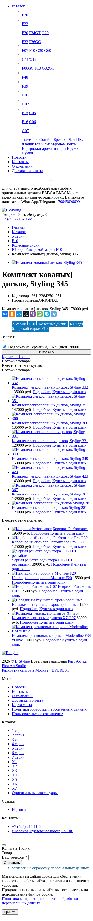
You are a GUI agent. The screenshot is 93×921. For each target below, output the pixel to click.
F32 (25, 42)
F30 (25, 33)
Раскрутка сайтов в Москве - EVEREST (35, 670)
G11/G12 (29, 59)
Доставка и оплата (27, 171)
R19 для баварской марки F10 (37, 249)
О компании (22, 166)
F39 (25, 86)
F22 (25, 24)
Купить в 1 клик (16, 357)
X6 (24, 117)
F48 (25, 77)
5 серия (28, 46)
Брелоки (61, 139)
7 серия (28, 55)
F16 (25, 122)
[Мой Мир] (19, 314)
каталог (18, 6)
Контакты (20, 162)
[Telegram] (54, 314)
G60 (47, 50)
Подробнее (42, 392)
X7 (24, 126)
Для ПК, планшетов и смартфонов (52, 141)
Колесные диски (26, 245)
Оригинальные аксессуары (44, 135)
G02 (25, 104)
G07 (25, 131)
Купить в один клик (69, 392)
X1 (24, 73)
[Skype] (47, 314)
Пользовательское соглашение (37, 714)
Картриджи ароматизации (44, 148)
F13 (38, 68)
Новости (19, 157)
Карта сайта (22, 705)
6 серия (28, 64)
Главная (18, 227)
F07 (25, 50)
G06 (32, 122)
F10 (32, 50)
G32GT (48, 68)
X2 (24, 82)
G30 (39, 50)
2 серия (28, 19)
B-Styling (22, 661)
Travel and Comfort (37, 139)
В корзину (46, 352)
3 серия (28, 28)
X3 (24, 91)
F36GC (35, 42)
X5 (24, 108)
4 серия (28, 37)
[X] (26, 314)
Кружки (74, 148)
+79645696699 (68, 202)
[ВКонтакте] (5, 314)
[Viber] (33, 314)
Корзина (19, 810)
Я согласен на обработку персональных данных (48, 868)
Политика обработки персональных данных (49, 709)
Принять (10, 912)
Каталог (19, 232)
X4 (24, 99)
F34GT (35, 33)
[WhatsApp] (40, 314)
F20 (25, 15)
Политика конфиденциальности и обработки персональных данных (40, 901)
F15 (25, 113)
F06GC (28, 68)
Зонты (71, 144)
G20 (45, 33)
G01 (25, 95)
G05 (32, 113)
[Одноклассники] (12, 314)
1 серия (28, 10)
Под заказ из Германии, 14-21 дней (43, 347)
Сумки (27, 153)
